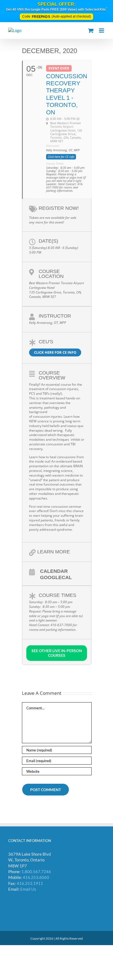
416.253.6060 (36, 877)
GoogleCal (56, 577)
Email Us (28, 889)
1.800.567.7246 (36, 871)
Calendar (54, 571)
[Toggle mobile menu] (102, 30)
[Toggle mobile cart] (91, 30)
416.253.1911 (30, 883)
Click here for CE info (55, 352)
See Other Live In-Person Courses (57, 653)
